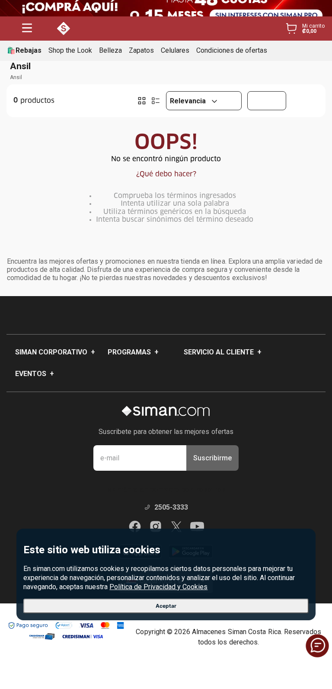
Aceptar (166, 606)
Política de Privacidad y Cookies (158, 587)
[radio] (142, 100)
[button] (27, 29)
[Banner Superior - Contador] (166, 8)
